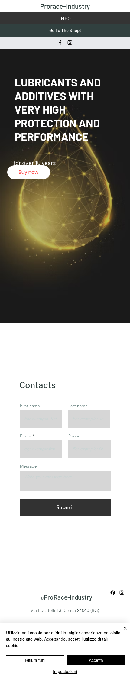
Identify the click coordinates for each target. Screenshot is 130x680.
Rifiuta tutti (35, 660)
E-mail (25, 436)
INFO (65, 18)
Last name (78, 405)
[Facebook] (60, 43)
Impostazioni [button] (65, 671)
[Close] (121, 632)
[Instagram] (70, 43)
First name (30, 405)
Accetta (96, 660)
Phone (74, 436)
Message (28, 466)
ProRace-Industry (68, 597)
